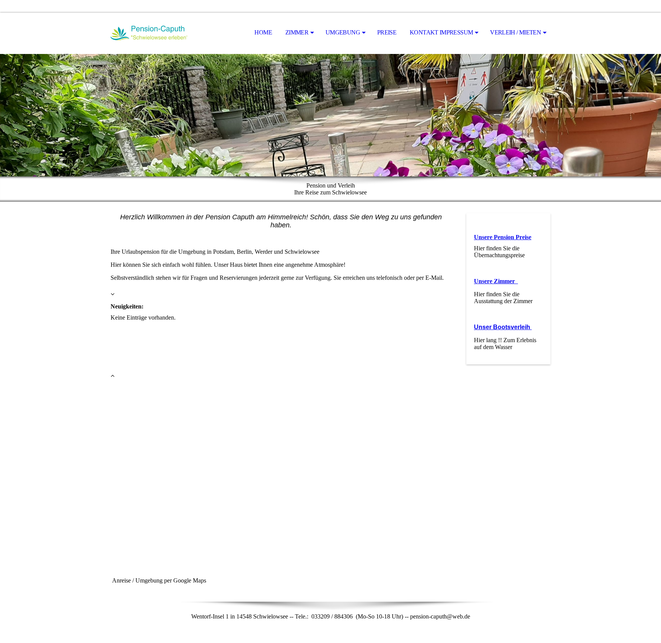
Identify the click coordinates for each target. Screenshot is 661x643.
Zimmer (296, 32)
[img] (149, 33)
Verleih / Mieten (515, 32)
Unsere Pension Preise (502, 237)
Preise (386, 32)
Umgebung (343, 32)
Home (263, 32)
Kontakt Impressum (441, 32)
